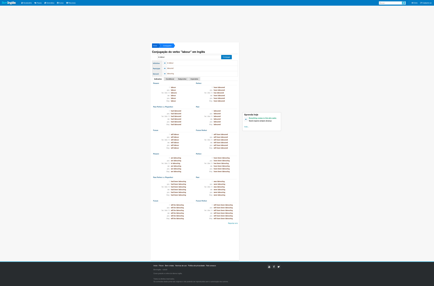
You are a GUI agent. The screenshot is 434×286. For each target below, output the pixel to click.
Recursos (72, 3)
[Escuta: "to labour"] (165, 63)
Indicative (158, 79)
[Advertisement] (217, 24)
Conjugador (167, 46)
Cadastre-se (427, 3)
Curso (61, 3)
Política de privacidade (196, 265)
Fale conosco (211, 265)
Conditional (170, 79)
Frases (39, 3)
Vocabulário (27, 3)
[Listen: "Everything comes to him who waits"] (246, 119)
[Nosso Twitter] (279, 267)
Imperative (194, 79)
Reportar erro (233, 223)
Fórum (161, 265)
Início (155, 46)
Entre (415, 3)
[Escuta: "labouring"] (165, 74)
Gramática (50, 3)
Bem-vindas (169, 265)
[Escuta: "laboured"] (165, 68)
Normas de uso (181, 265)
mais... (246, 126)
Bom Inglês (9, 3)
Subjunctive (182, 79)
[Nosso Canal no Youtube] (269, 267)
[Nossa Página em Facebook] (274, 267)
